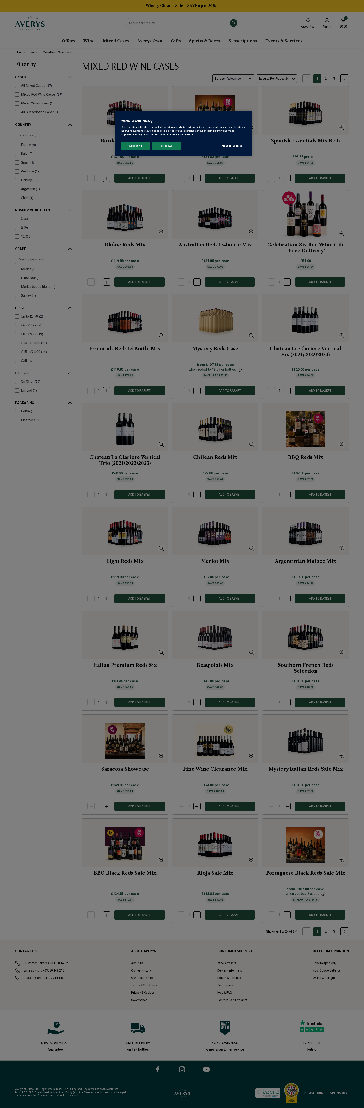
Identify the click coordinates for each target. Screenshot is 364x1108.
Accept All (135, 145)
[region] (183, 133)
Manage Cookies (232, 145)
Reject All (166, 145)
